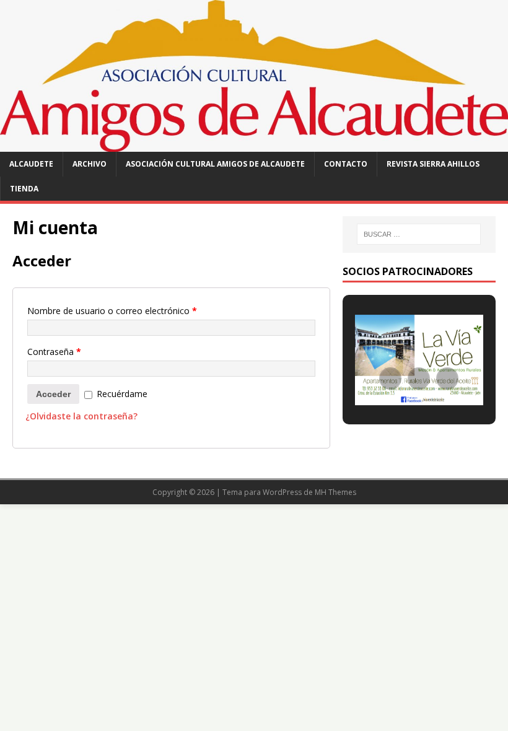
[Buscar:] (419, 234)
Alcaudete (31, 164)
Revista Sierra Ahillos (433, 164)
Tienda (24, 188)
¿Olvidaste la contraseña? (81, 416)
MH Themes (335, 492)
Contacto (345, 164)
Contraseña (54, 351)
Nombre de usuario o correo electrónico (112, 311)
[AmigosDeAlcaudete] (254, 145)
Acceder (53, 394)
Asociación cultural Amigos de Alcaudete (215, 164)
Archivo (89, 164)
